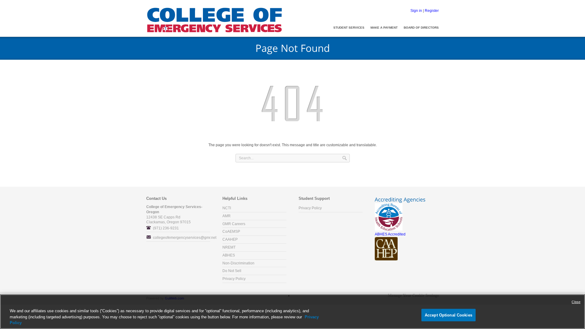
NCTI (226, 208)
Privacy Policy (234, 279)
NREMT (229, 247)
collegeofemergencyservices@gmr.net (184, 237)
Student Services (348, 27)
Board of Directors (421, 27)
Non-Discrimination (238, 263)
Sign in (416, 11)
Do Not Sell (231, 271)
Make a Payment (384, 27)
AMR (226, 216)
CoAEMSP (231, 231)
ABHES (228, 255)
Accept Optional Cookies (448, 315)
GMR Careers (233, 224)
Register (432, 11)
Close (576, 302)
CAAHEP (230, 239)
